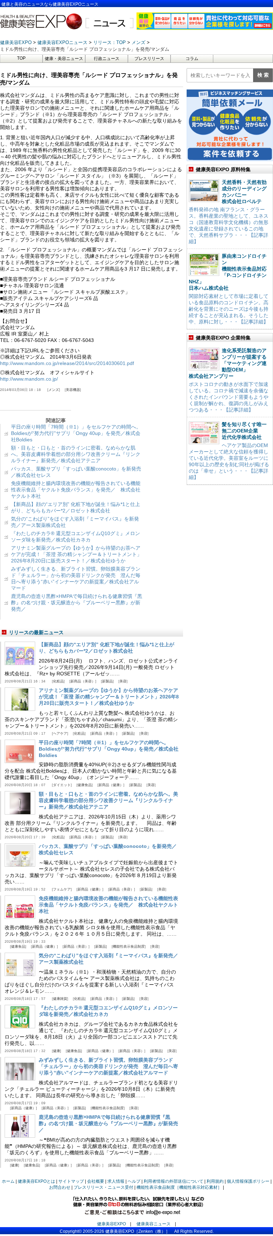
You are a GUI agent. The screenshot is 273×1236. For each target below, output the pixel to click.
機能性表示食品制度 (129, 946)
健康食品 (84, 785)
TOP (21, 58)
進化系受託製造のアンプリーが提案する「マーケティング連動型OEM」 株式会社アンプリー (228, 363)
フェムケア (62, 889)
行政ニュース (106, 58)
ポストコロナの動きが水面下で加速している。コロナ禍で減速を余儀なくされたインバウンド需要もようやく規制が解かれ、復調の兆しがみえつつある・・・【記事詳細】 (228, 397)
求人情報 (115, 1181)
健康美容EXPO (111, 1223)
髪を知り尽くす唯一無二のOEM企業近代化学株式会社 (244, 430)
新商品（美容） (82, 681)
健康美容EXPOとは (36, 1181)
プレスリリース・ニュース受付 (103, 1187)
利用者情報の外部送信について (173, 1181)
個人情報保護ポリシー (248, 1181)
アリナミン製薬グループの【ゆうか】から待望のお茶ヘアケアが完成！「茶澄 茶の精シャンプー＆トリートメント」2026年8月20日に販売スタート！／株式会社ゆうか (76, 554)
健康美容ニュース (153, 1223)
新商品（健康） (110, 785)
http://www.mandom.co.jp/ (29, 379)
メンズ (53, 390)
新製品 (107, 681)
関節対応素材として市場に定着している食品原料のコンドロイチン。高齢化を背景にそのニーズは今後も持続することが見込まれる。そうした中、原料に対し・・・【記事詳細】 (228, 309)
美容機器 (73, 390)
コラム (192, 58)
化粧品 (58, 681)
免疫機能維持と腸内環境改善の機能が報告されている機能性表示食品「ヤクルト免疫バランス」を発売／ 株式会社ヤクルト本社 (75, 489)
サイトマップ (71, 1181)
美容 (123, 681)
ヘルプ (134, 1181)
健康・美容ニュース (64, 58)
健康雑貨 (60, 999)
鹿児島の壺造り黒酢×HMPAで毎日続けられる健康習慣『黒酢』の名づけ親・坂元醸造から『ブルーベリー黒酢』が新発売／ (76, 602)
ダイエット (62, 785)
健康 (56, 1051)
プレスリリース (149, 58)
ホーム (8, 1181)
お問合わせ (59, 1187)
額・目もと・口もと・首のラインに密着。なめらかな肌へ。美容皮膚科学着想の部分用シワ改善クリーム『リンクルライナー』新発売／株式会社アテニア (75, 454)
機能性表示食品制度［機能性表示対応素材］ (179, 1187)
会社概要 (95, 1181)
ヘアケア (60, 733)
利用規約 (215, 1181)
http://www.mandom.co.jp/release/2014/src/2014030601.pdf (67, 363)
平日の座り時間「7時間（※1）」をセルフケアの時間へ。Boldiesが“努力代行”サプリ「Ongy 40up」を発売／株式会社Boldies (76, 433)
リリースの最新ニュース (36, 632)
